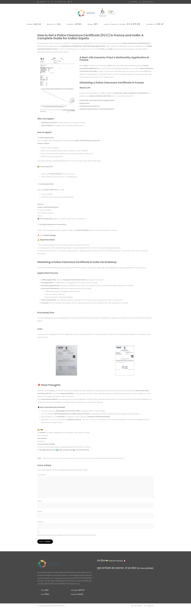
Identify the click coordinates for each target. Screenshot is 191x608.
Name (40, 501)
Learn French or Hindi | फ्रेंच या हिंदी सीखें (122, 24)
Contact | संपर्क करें (155, 24)
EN (48, 2)
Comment (41, 475)
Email (39, 511)
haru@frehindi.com (47, 450)
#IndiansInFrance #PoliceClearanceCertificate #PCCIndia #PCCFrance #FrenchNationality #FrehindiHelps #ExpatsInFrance (83, 458)
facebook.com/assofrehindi (98, 417)
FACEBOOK (150, 606)
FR (51, 2)
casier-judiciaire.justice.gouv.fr (87, 140)
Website (40, 522)
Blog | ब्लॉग (93, 24)
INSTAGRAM (138, 606)
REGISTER (134, 2)
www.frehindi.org (65, 450)
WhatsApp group (61, 414)
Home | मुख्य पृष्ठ (34, 24)
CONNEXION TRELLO (147, 2)
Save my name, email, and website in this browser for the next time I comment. (66, 535)
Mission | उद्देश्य (54, 24)
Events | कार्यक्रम (74, 24)
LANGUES (42, 2)
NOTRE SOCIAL (61, 2)
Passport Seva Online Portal (74, 280)
